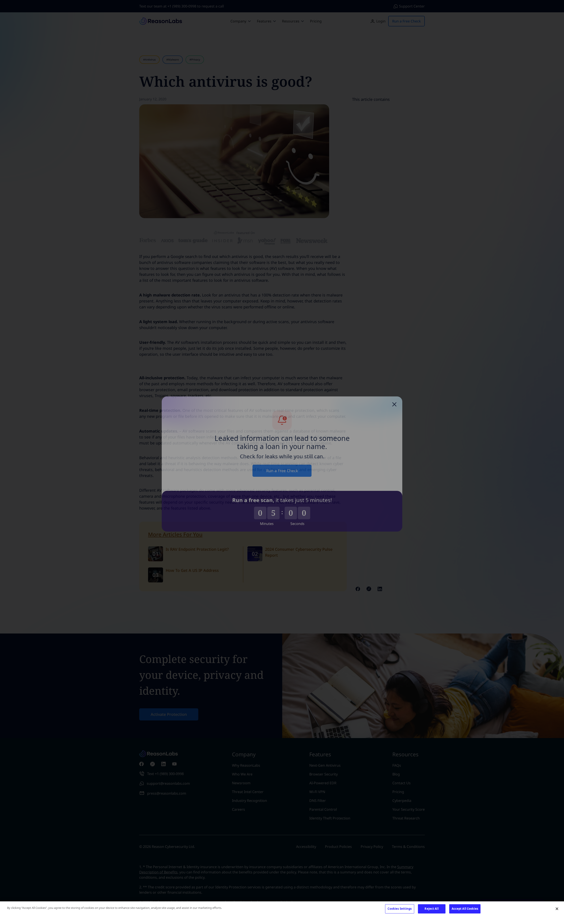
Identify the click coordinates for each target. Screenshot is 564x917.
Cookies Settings (400, 909)
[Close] (557, 908)
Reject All (431, 909)
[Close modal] (394, 398)
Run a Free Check (282, 465)
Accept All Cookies (465, 909)
